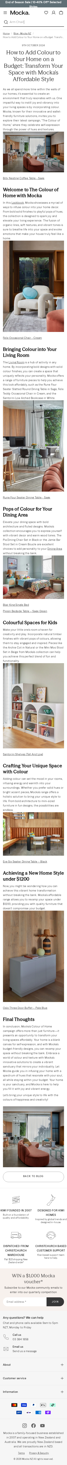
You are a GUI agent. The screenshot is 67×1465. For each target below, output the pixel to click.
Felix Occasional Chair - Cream (22, 338)
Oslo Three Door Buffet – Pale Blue (25, 1008)
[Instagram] (24, 1425)
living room (16, 362)
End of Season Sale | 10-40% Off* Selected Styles (33, 4)
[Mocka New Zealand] (19, 13)
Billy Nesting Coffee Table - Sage (23, 178)
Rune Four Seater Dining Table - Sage (26, 497)
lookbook (18, 202)
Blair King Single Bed (16, 605)
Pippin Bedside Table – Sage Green (25, 611)
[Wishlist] (46, 12)
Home (6, 33)
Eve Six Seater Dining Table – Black (25, 861)
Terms (21, 1453)
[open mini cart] (61, 12)
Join (55, 1301)
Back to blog (33, 1176)
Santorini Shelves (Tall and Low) (23, 754)
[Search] (7, 22)
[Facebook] (33, 1425)
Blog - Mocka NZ (22, 33)
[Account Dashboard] (53, 12)
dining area (54, 548)
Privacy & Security (39, 1453)
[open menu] (5, 12)
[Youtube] (42, 1425)
